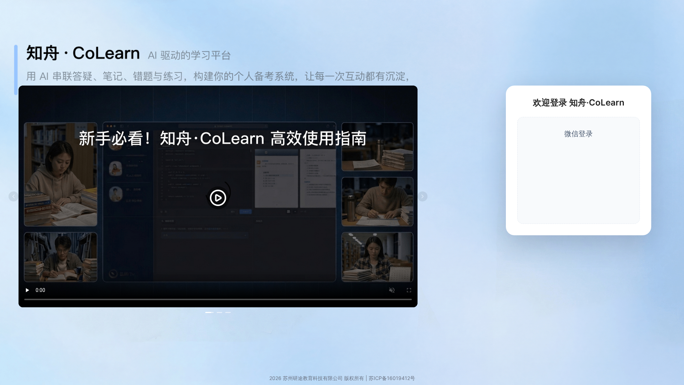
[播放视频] (218, 197)
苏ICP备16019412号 (392, 378)
